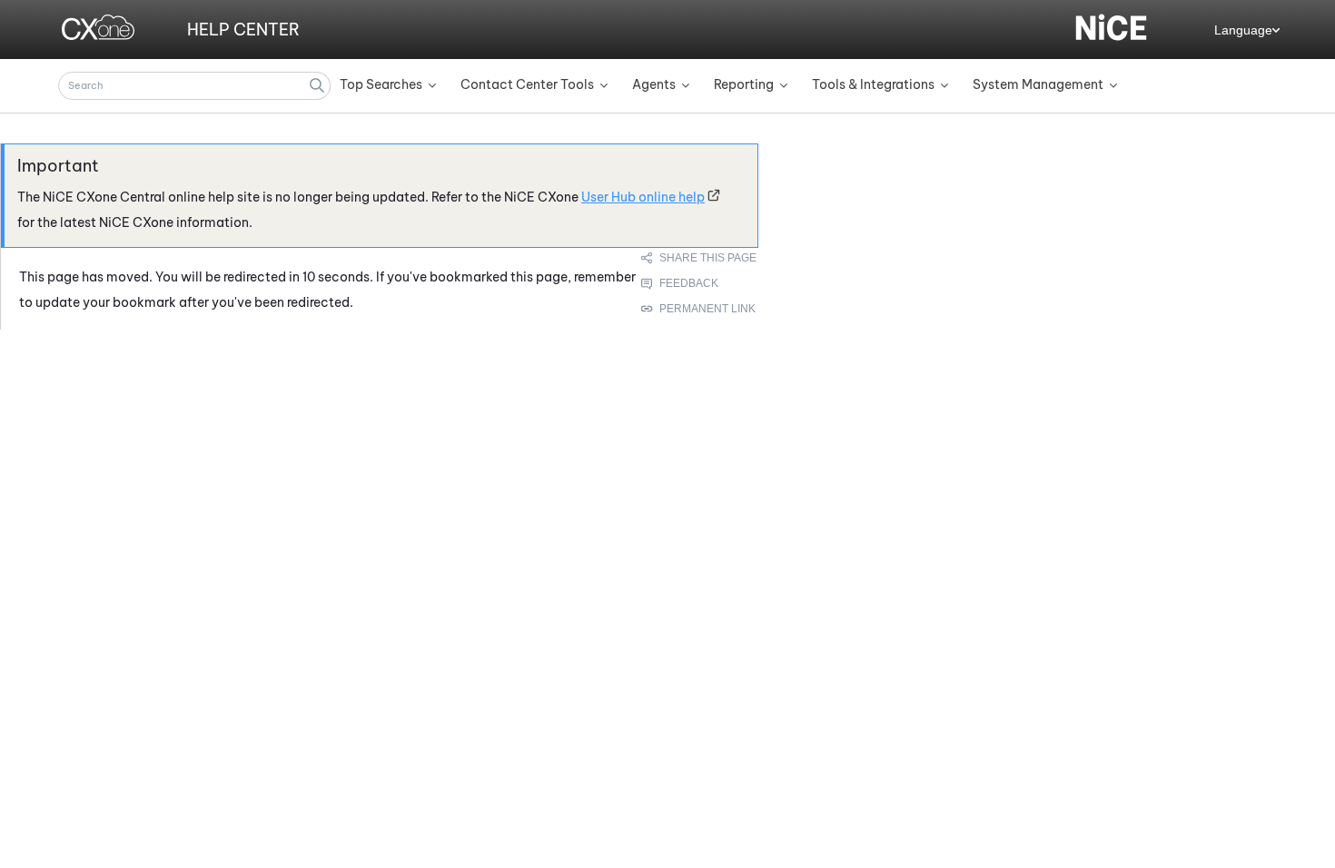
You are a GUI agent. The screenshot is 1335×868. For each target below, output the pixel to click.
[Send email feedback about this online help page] (700, 283)
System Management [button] (1038, 84)
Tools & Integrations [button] (873, 84)
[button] (317, 86)
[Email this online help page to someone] (700, 258)
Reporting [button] (744, 84)
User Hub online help (643, 197)
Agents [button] (654, 84)
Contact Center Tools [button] (527, 84)
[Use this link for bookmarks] (699, 308)
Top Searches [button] (381, 84)
